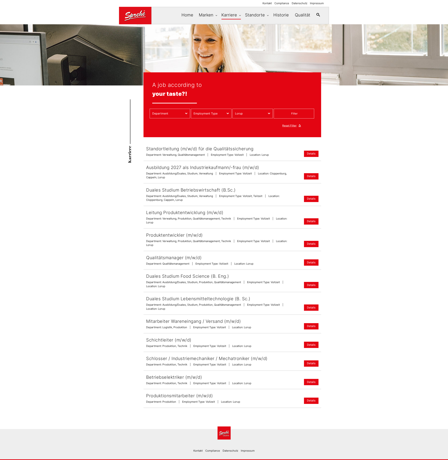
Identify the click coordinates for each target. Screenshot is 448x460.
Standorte (255, 14)
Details (311, 153)
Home (187, 14)
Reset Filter (289, 125)
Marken (207, 14)
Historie (281, 14)
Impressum (317, 3)
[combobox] (170, 113)
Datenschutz (299, 3)
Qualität (302, 14)
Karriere (229, 14)
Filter (294, 113)
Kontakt (267, 3)
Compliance (281, 3)
